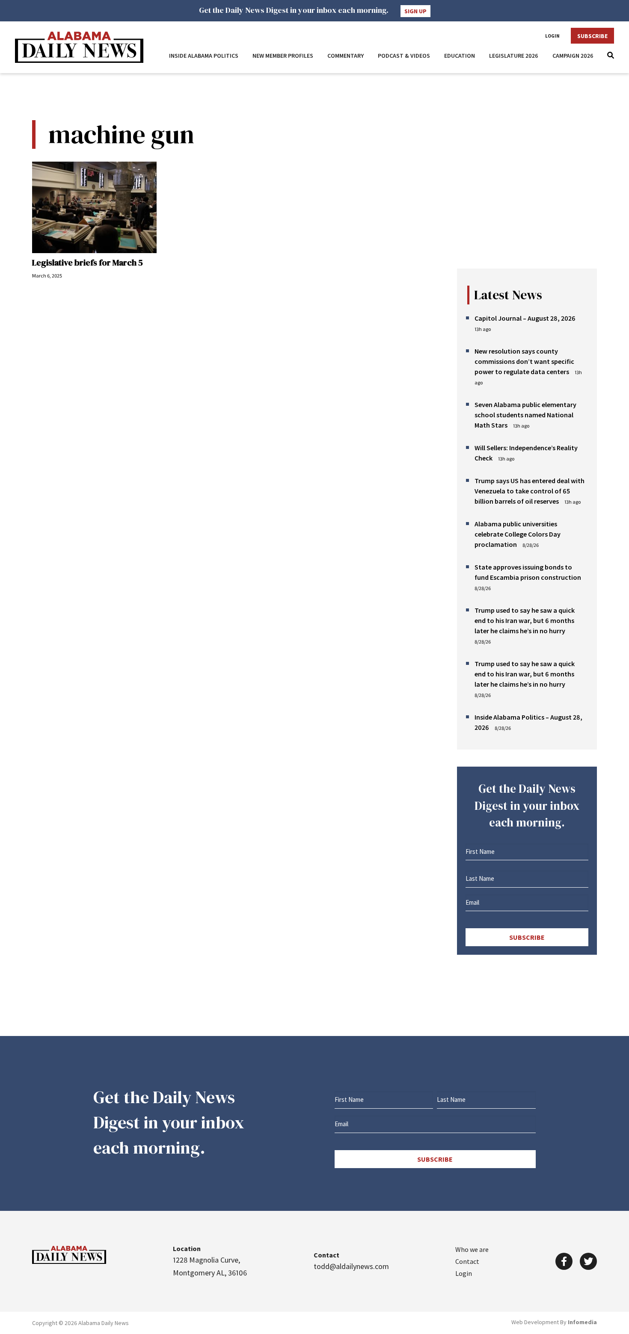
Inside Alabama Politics (203, 55)
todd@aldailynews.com (351, 1266)
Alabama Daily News (79, 47)
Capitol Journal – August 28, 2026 (525, 318)
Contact (467, 1261)
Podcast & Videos (404, 55)
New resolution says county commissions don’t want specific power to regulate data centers (524, 361)
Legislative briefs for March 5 (87, 263)
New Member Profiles (282, 55)
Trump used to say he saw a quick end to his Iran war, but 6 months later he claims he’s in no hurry (525, 620)
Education (459, 55)
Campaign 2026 (572, 55)
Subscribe (592, 36)
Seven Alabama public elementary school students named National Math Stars (525, 414)
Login (552, 36)
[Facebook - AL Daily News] (564, 1261)
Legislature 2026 (513, 55)
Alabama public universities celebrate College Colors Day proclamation (518, 534)
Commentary (345, 55)
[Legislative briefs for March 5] (94, 207)
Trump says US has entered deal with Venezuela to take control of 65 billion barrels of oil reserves (529, 490)
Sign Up (415, 11)
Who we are (472, 1249)
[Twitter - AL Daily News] (588, 1261)
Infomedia (582, 1322)
